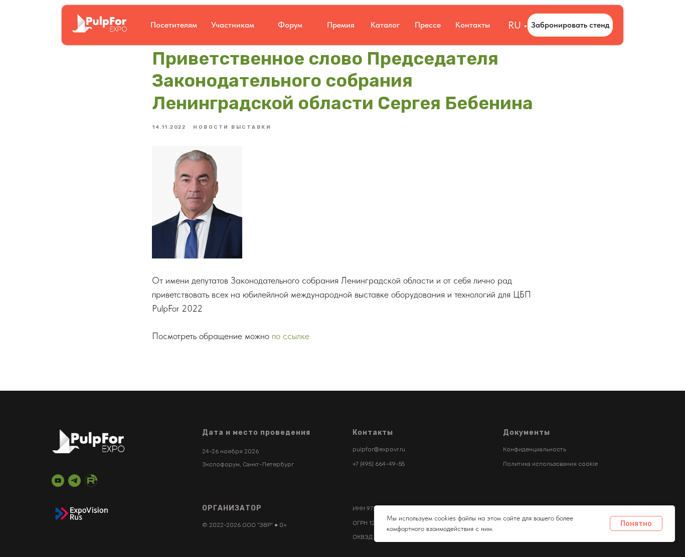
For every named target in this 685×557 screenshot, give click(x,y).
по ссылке (292, 336)
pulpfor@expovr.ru (379, 449)
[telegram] (74, 480)
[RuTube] (91, 480)
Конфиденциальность (534, 449)
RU (514, 25)
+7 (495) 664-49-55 (379, 463)
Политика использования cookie (550, 463)
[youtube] (58, 480)
